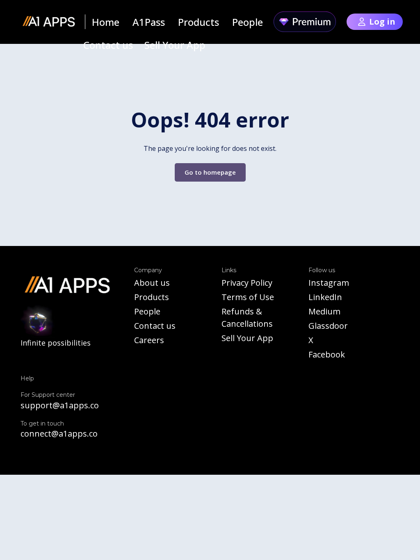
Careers (149, 340)
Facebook (326, 354)
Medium (324, 311)
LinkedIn (325, 297)
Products (151, 297)
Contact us (155, 325)
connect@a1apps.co (59, 433)
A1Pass (148, 22)
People (147, 311)
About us (152, 282)
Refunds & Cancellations (247, 317)
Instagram (328, 282)
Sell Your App (247, 338)
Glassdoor (328, 325)
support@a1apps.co (60, 405)
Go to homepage (210, 172)
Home (105, 22)
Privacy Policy (246, 282)
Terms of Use (247, 297)
